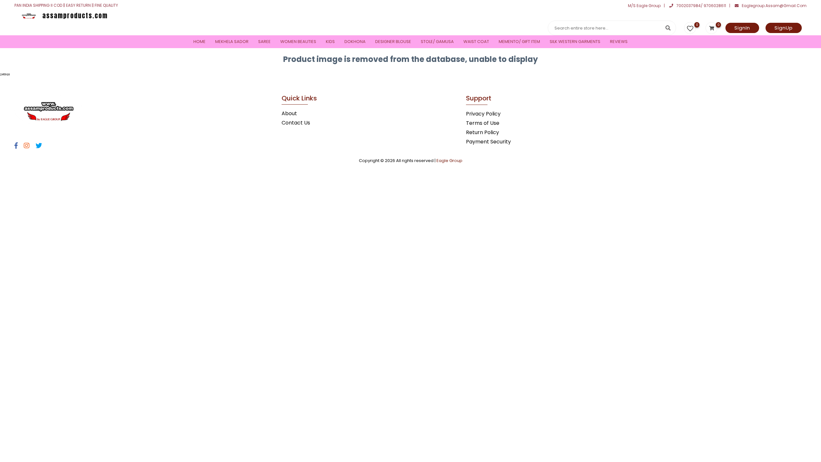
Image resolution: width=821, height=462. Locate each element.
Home (199, 41)
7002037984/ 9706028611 (701, 5)
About (289, 113)
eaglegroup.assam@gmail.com (774, 5)
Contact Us (296, 122)
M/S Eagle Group (644, 5)
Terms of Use (482, 123)
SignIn (742, 27)
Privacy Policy (483, 113)
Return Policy (482, 132)
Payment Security (488, 141)
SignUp (783, 27)
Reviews (619, 41)
